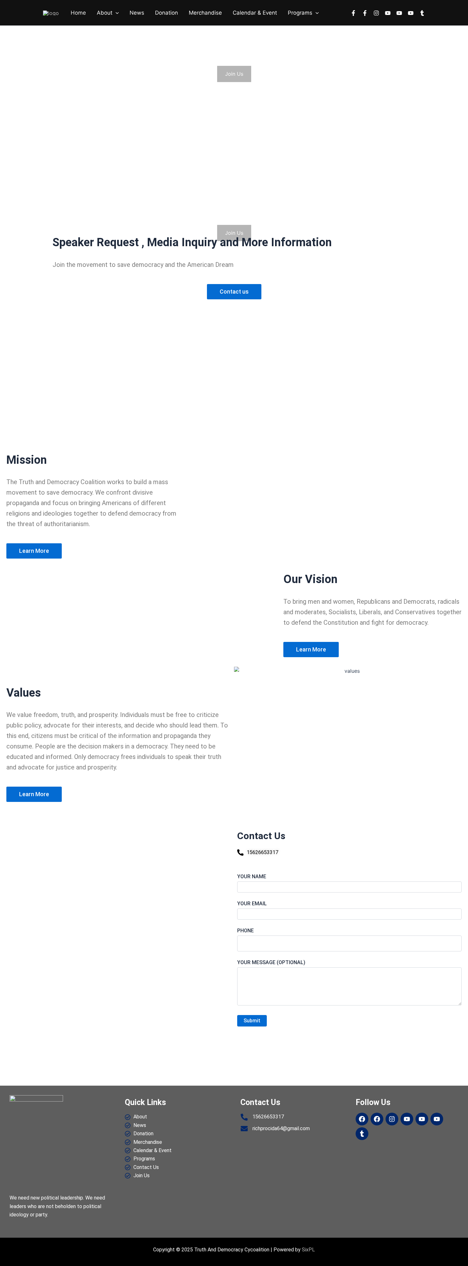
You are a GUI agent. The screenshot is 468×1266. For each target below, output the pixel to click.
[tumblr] (422, 13)
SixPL (308, 1250)
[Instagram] (376, 13)
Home (78, 13)
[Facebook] (353, 13)
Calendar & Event (255, 13)
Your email (252, 904)
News (137, 13)
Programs (300, 13)
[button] (115, 12)
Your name (251, 876)
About (104, 13)
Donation (166, 13)
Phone (245, 931)
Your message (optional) (271, 962)
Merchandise (205, 13)
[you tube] (388, 13)
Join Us (234, 74)
